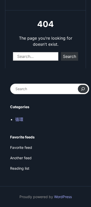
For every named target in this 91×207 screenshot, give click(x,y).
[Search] (83, 89)
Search (69, 56)
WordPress (63, 197)
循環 (19, 119)
